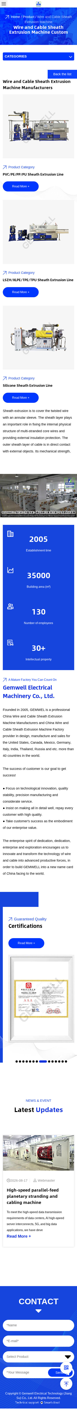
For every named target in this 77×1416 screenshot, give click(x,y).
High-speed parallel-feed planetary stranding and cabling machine (33, 1196)
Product (28, 17)
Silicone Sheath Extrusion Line (28, 385)
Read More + (20, 186)
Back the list (62, 74)
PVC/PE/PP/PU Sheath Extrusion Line (33, 174)
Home (15, 17)
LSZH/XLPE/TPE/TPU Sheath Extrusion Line (38, 279)
